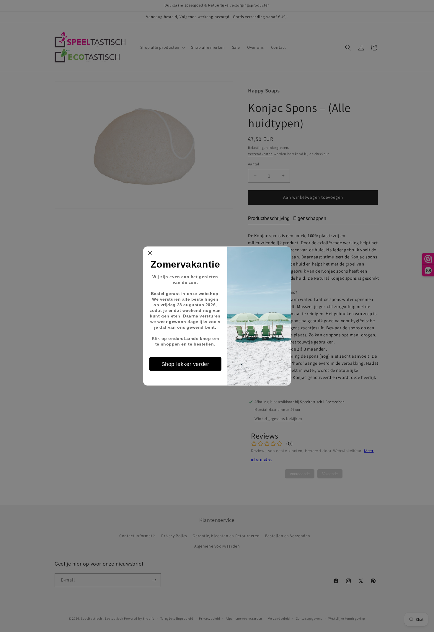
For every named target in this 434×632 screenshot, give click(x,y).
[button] (150, 253)
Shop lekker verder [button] (185, 364)
